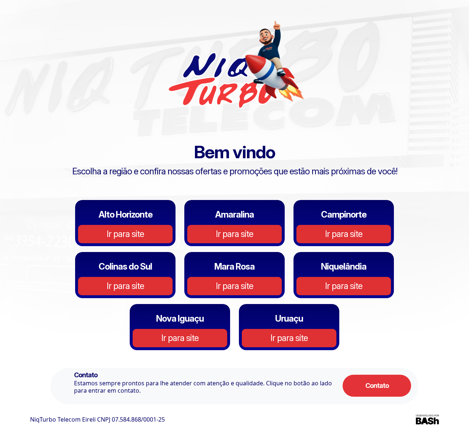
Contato (377, 385)
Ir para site (125, 234)
